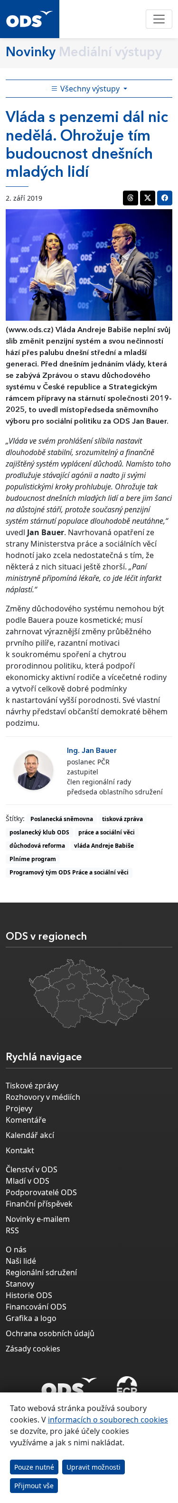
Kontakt (20, 1150)
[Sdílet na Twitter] (147, 198)
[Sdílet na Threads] (130, 198)
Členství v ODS (31, 1169)
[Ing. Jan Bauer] (33, 770)
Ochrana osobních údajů (50, 1333)
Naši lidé (21, 1261)
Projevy (19, 1108)
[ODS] (69, 1384)
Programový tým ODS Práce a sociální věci (69, 872)
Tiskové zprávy (32, 1085)
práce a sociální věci (106, 832)
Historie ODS (29, 1295)
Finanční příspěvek (39, 1203)
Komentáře (26, 1120)
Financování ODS (36, 1306)
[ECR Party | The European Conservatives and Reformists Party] (127, 1387)
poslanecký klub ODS (39, 832)
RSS (12, 1230)
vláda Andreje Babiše (104, 846)
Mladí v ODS (27, 1181)
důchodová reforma (37, 846)
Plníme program (32, 859)
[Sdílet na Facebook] (164, 198)
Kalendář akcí (30, 1135)
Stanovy (20, 1284)
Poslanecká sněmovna (61, 819)
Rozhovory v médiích (43, 1097)
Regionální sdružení (41, 1272)
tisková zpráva (122, 819)
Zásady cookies (33, 1348)
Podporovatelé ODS (41, 1192)
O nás (16, 1249)
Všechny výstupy (90, 88)
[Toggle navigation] (159, 19)
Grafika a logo (31, 1318)
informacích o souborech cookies (108, 1419)
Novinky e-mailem (38, 1219)
